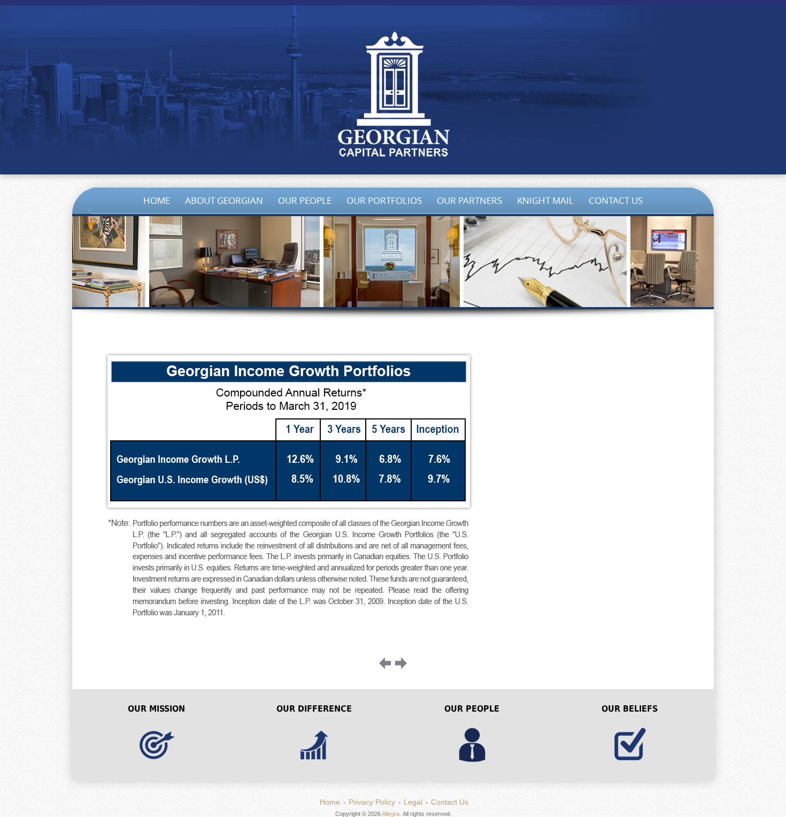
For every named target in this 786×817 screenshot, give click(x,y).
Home (156, 200)
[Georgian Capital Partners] (393, 96)
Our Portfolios (384, 200)
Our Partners (469, 200)
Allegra (390, 814)
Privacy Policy (372, 802)
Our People (305, 200)
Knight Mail (545, 200)
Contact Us (616, 200)
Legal (413, 802)
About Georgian (224, 200)
